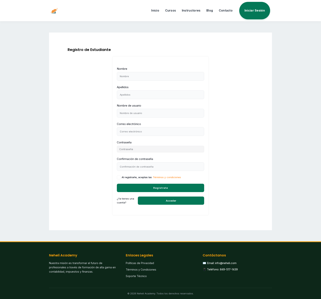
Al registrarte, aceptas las (151, 177)
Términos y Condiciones (141, 269)
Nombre (122, 68)
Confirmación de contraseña (135, 159)
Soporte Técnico (136, 276)
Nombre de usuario (129, 105)
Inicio (155, 10)
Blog (209, 10)
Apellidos (123, 87)
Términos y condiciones (167, 177)
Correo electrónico (129, 124)
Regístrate (160, 187)
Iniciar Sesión (254, 10)
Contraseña (124, 142)
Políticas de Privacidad (140, 263)
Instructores (191, 10)
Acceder (171, 200)
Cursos (170, 10)
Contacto (226, 10)
